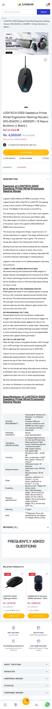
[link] (22, 574)
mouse (41, 360)
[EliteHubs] (25, 5)
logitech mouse (9, 353)
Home (4, 18)
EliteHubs (18, 384)
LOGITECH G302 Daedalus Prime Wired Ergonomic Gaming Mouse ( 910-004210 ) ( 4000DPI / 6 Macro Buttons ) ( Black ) (25, 119)
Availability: (7, 167)
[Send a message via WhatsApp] (47, 704)
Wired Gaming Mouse (16, 227)
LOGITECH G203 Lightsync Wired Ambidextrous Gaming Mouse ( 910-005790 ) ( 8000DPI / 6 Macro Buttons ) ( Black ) (12, 597)
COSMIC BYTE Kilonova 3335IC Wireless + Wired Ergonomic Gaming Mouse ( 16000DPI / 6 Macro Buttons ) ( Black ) (38, 597)
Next (47, 595)
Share (46, 158)
